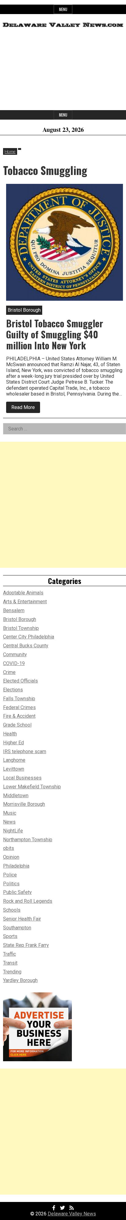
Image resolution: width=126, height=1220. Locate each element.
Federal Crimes (19, 707)
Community (15, 654)
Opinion (11, 857)
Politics (11, 884)
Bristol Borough (19, 619)
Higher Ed (13, 743)
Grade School (17, 725)
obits (8, 848)
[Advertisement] (63, 71)
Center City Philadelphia (28, 637)
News (9, 822)
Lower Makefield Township (32, 787)
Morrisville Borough (24, 804)
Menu (63, 9)
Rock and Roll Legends (27, 901)
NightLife (13, 831)
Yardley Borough (20, 980)
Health (10, 734)
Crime (9, 672)
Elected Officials (20, 681)
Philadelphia (16, 866)
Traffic (9, 954)
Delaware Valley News (72, 1214)
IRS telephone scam (24, 751)
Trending (12, 972)
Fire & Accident (19, 716)
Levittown (13, 769)
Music (9, 813)
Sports (10, 936)
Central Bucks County (25, 646)
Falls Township (19, 698)
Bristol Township (21, 628)
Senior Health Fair (22, 919)
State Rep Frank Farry (26, 945)
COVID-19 (14, 663)
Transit (10, 963)
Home (10, 151)
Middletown (15, 795)
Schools (11, 910)
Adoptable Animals (23, 593)
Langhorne (14, 760)
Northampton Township (27, 839)
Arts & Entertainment (25, 601)
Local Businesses (22, 778)
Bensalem (13, 610)
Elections (13, 690)
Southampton (17, 928)
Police (10, 875)
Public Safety (17, 892)
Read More (25, 408)
